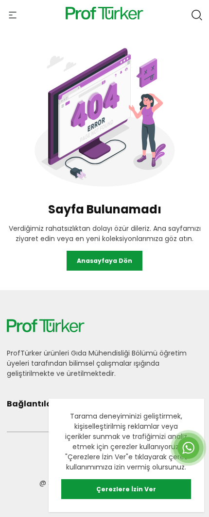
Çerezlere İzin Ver (126, 489)
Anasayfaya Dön (104, 261)
